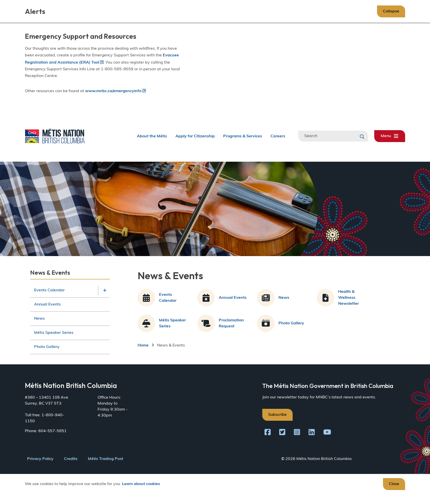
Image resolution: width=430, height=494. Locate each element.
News (39, 319)
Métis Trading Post (105, 459)
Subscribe (277, 415)
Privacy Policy (40, 459)
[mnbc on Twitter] (282, 433)
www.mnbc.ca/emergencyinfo (113, 91)
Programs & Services (242, 136)
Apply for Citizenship (195, 136)
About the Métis (152, 136)
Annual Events (47, 304)
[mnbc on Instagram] (297, 433)
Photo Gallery (46, 347)
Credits (70, 459)
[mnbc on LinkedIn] (311, 433)
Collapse (391, 11)
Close (394, 484)
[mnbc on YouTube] (327, 433)
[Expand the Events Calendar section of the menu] (105, 290)
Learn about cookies (141, 484)
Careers (277, 136)
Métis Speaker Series (53, 333)
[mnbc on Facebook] (267, 433)
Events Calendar (49, 290)
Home (143, 345)
